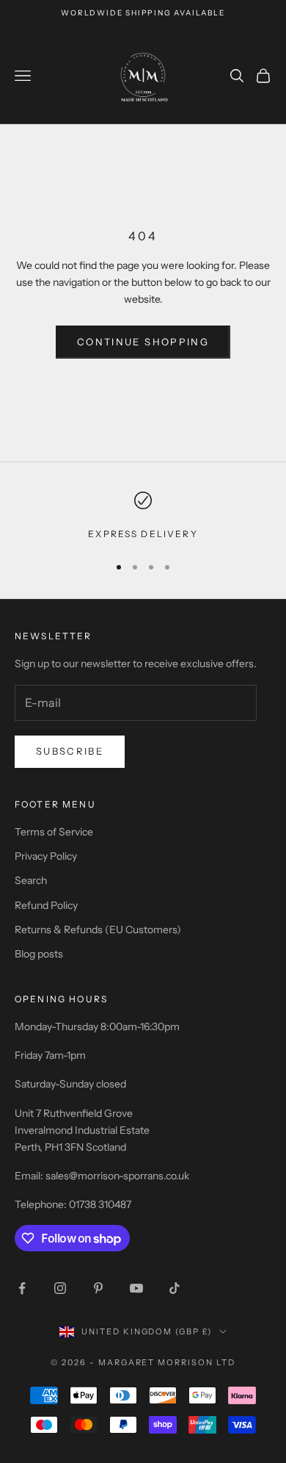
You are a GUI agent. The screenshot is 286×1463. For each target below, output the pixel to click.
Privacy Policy (46, 856)
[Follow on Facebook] (22, 1288)
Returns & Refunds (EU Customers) (98, 929)
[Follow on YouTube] (136, 1288)
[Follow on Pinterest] (98, 1288)
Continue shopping (143, 342)
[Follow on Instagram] (60, 1288)
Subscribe (69, 751)
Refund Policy (46, 905)
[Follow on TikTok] (174, 1288)
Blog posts (39, 953)
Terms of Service (54, 831)
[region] (143, 517)
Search (31, 880)
